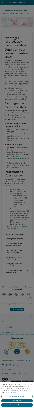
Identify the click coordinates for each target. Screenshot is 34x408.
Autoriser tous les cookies (17, 405)
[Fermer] (32, 384)
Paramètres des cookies (16, 396)
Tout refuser (17, 400)
